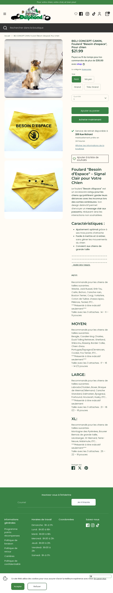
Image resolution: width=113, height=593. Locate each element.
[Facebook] (81, 14)
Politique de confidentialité (12, 562)
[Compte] (99, 12)
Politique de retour (10, 550)
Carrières (9, 556)
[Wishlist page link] (75, 13)
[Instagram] (87, 14)
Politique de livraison (10, 542)
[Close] (100, 576)
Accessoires (86, 69)
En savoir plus (100, 578)
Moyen (88, 79)
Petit (76, 79)
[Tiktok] (94, 14)
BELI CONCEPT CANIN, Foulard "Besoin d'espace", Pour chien (36, 36)
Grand (77, 87)
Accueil (7, 36)
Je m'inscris (83, 502)
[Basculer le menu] (5, 14)
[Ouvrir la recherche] (5, 28)
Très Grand (92, 87)
